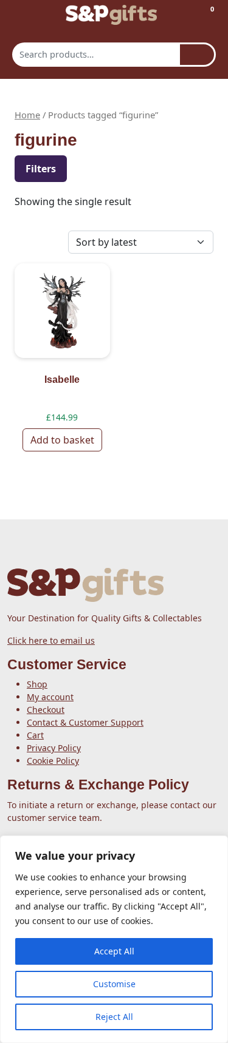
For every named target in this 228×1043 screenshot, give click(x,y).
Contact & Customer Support (85, 722)
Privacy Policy (54, 748)
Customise (114, 984)
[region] (114, 939)
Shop (37, 684)
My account (50, 697)
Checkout (45, 709)
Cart (35, 735)
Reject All (114, 1016)
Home (27, 115)
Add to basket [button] (62, 440)
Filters (41, 168)
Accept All (114, 951)
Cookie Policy (53, 760)
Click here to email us (51, 640)
